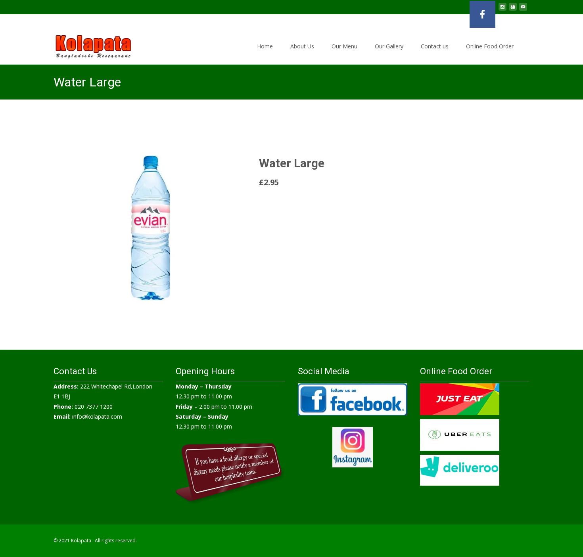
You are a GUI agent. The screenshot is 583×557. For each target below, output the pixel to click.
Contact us (435, 46)
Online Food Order (490, 46)
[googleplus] (513, 9)
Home (265, 46)
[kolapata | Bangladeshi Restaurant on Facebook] (482, 14)
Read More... (276, 201)
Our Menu (344, 46)
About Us (302, 46)
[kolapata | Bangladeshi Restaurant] (87, 44)
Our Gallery (389, 46)
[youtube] (523, 9)
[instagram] (502, 9)
